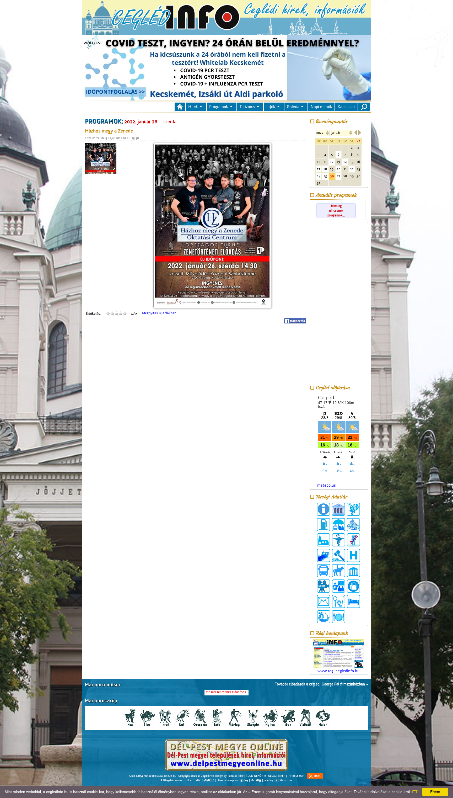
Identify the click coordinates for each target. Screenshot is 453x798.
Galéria (293, 106)
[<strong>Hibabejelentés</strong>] (353, 539)
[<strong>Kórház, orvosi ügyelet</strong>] (353, 555)
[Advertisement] (338, 303)
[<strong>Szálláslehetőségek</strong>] (353, 601)
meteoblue (326, 485)
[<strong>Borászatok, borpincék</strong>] (353, 509)
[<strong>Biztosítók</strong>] (338, 524)
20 (338, 169)
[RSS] (315, 776)
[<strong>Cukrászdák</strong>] (353, 524)
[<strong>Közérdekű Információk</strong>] (323, 509)
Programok (218, 106)
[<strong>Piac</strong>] (353, 586)
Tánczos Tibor (236, 776)
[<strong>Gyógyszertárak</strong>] (338, 539)
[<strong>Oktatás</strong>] (338, 586)
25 (325, 176)
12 (331, 162)
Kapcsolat (346, 106)
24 (318, 176)
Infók (270, 106)
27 (338, 176)
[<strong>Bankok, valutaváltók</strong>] (338, 509)
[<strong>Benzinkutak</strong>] (323, 524)
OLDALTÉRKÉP (276, 776)
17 (318, 169)
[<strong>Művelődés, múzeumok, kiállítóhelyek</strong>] (353, 570)
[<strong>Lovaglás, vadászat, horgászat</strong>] (338, 570)
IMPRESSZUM (296, 776)
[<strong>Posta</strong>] (323, 601)
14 (345, 162)
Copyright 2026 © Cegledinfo (196, 776)
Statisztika (285, 780)
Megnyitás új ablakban (159, 313)
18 (325, 169)
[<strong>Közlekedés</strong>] (323, 570)
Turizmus (247, 106)
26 (332, 176)
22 (352, 169)
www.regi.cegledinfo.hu (338, 671)
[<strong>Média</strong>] (323, 586)
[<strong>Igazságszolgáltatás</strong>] (338, 555)
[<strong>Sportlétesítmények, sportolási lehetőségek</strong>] (338, 601)
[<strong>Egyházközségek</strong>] (323, 539)
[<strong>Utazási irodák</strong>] (323, 616)
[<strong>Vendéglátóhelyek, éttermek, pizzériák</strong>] (338, 616)
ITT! (415, 792)
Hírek (193, 106)
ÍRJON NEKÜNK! (256, 776)
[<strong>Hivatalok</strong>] (323, 555)
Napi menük (321, 106)
